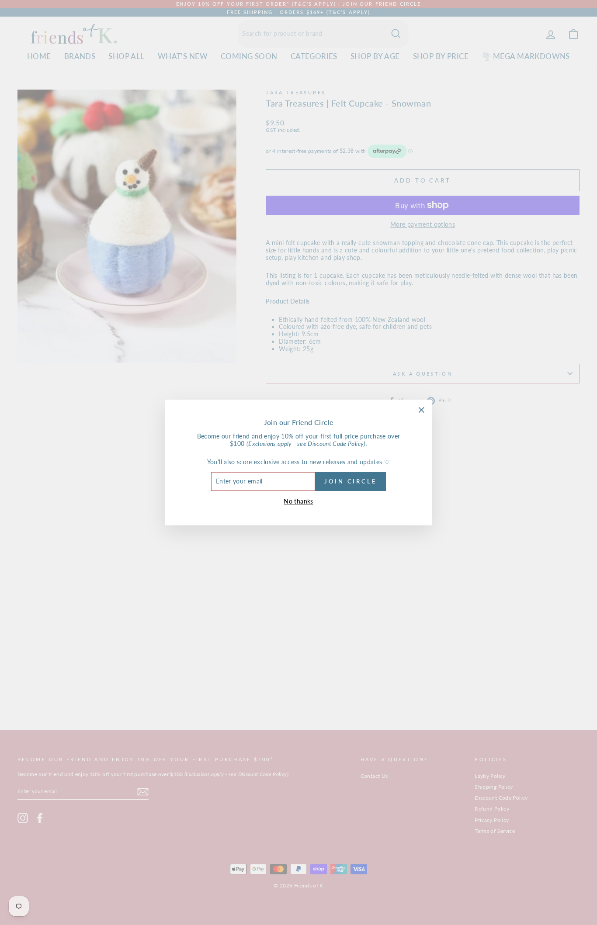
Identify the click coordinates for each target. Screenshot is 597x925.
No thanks (298, 501)
